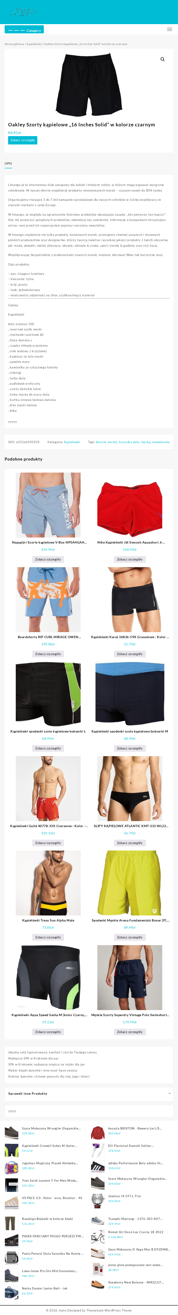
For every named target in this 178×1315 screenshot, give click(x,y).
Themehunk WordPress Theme (109, 1310)
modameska (161, 442)
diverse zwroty (107, 442)
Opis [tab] (8, 163)
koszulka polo (129, 442)
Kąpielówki (34, 44)
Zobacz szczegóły (22, 140)
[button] (163, 59)
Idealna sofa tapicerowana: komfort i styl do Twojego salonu (52, 1052)
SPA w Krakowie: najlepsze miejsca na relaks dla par (46, 1064)
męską (146, 442)
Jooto (62, 1310)
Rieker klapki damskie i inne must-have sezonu (42, 1070)
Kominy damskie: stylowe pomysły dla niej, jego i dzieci (49, 1076)
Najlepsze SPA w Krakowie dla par (33, 1058)
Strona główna (14, 44)
